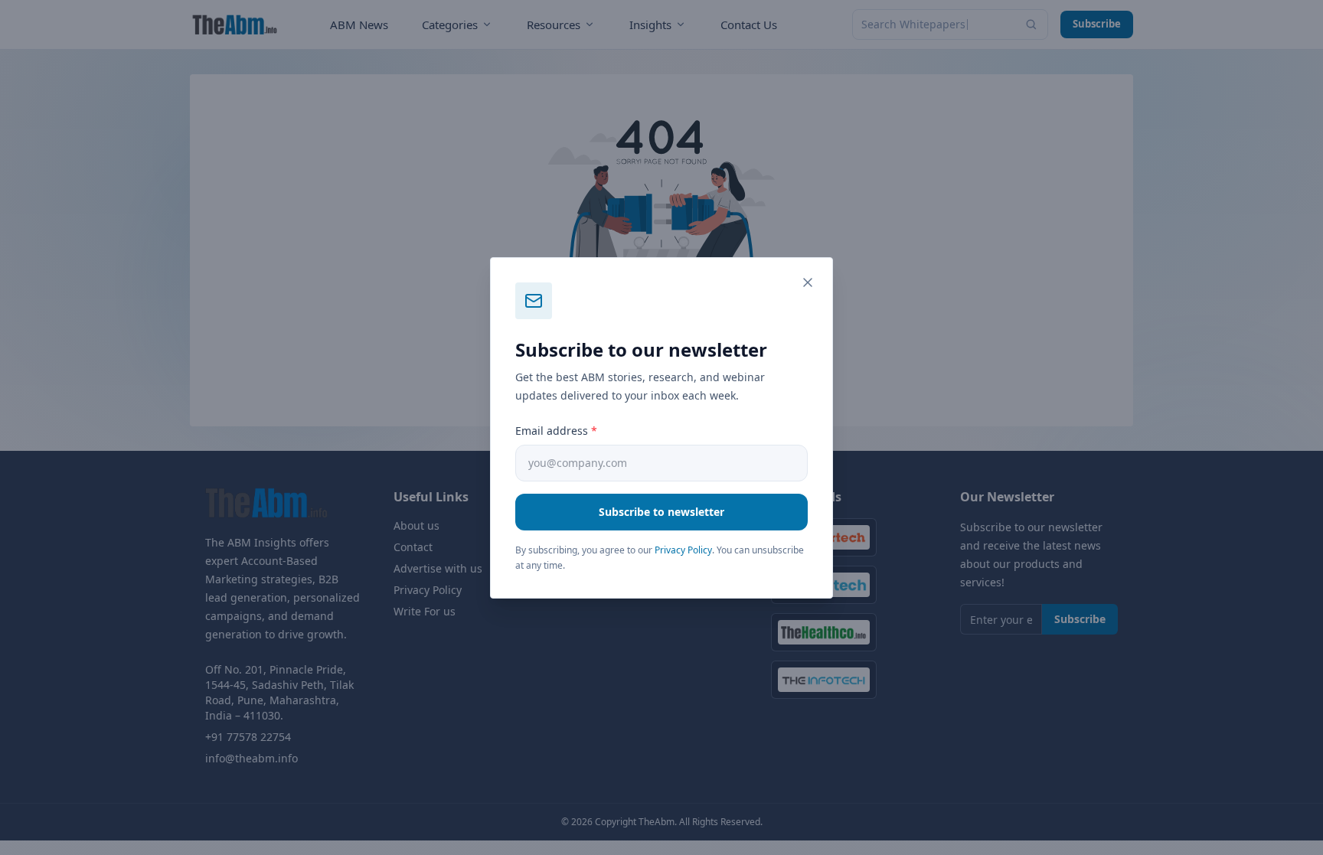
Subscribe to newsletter (661, 511)
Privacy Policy (683, 549)
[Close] (807, 282)
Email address (556, 430)
